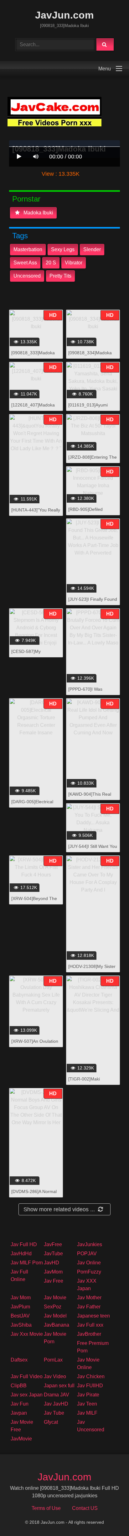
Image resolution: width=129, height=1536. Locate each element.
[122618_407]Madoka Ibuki (33, 408)
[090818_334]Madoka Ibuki (90, 356)
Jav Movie (55, 1297)
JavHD (51, 1262)
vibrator (73, 262)
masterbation (27, 249)
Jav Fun (19, 1403)
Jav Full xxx (90, 1325)
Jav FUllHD (90, 1385)
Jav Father (89, 1306)
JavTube (53, 1253)
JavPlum (20, 1306)
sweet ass (25, 262)
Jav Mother (89, 1297)
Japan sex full (59, 1385)
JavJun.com (64, 15)
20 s (51, 262)
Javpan (19, 1413)
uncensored (27, 276)
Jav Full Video (27, 1376)
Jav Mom (21, 1297)
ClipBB (19, 1385)
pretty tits (60, 276)
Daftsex (19, 1359)
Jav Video (55, 1376)
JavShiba (21, 1325)
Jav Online (89, 1262)
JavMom (53, 1271)
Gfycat (51, 1422)
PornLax (53, 1359)
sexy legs (63, 249)
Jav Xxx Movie (27, 1334)
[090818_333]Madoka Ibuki (33, 356)
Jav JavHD (56, 1403)
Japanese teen (93, 1315)
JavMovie (21, 1438)
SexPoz (52, 1306)
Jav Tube (54, 1413)
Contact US (85, 1508)
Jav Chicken (91, 1376)
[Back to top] (108, 1517)
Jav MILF (87, 1413)
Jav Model (55, 1315)
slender (92, 249)
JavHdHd (21, 1253)
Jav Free (53, 1281)
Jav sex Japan (27, 1394)
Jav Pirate (88, 1394)
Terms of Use (46, 1508)
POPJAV (87, 1253)
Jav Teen (87, 1403)
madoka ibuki (37, 212)
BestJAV (20, 1315)
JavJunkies (89, 1244)
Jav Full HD (24, 1244)
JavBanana (56, 1325)
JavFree (53, 1244)
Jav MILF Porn (27, 1262)
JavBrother (89, 1334)
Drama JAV (56, 1394)
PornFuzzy (89, 1271)
